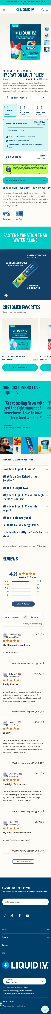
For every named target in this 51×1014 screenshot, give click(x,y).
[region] (22, 581)
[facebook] (19, 915)
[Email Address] (25, 902)
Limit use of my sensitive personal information (18, 993)
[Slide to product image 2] (47, 36)
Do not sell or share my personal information (17, 990)
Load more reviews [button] (23, 861)
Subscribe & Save (15, 180)
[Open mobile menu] (4, 9)
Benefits (24, 188)
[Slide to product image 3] (47, 43)
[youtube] (27, 915)
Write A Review (23, 604)
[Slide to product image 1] (47, 29)
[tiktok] (12, 915)
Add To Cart (20, 367)
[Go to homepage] (25, 9)
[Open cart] (47, 9)
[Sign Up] (46, 902)
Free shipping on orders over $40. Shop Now (25, 2)
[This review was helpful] (37, 663)
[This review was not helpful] (41, 663)
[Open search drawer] (42, 9)
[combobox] (32, 624)
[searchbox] (13, 617)
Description (10, 188)
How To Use (39, 188)
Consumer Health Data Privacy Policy (15, 988)
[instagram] (4, 915)
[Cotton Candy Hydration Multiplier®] (20, 336)
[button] (47, 49)
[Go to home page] (25, 965)
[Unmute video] (6, 295)
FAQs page (41, 546)
